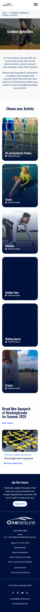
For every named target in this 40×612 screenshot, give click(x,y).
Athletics (10, 246)
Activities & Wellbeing (19, 12)
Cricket (9, 385)
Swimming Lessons (20, 552)
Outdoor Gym (12, 292)
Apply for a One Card (20, 543)
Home (4, 12)
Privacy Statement (20, 603)
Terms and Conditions (20, 572)
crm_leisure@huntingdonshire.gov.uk (20, 537)
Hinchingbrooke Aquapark (18, 458)
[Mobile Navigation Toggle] (36, 5)
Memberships (20, 547)
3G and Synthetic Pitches (18, 153)
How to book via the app (20, 557)
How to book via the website (20, 562)
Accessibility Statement (20, 599)
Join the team (20, 567)
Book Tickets (7, 423)
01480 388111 (22, 531)
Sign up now (20, 504)
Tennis (8, 199)
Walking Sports (13, 339)
